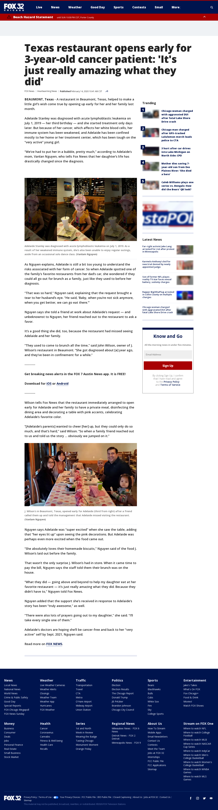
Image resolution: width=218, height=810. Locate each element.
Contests (153, 744)
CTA (78, 693)
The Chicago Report (123, 693)
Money (9, 723)
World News (11, 693)
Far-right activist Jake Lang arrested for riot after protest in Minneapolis (158, 249)
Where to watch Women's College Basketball (197, 763)
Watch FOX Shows (193, 705)
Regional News (123, 723)
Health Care (46, 744)
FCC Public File (156, 761)
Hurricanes (46, 705)
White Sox (153, 701)
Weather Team (48, 697)
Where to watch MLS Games (195, 778)
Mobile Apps (154, 732)
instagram (197, 798)
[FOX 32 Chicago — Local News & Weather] (15, 7)
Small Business (12, 753)
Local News (10, 685)
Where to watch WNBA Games (196, 771)
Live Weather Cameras (52, 685)
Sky (149, 709)
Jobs (6, 740)
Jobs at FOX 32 (156, 753)
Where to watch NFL (194, 728)
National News (12, 689)
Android (62, 383)
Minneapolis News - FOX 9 (126, 742)
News (8, 680)
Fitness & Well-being (51, 740)
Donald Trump (120, 697)
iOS (48, 383)
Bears (151, 685)
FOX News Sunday (14, 713)
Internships (154, 757)
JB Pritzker (117, 701)
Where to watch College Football (196, 734)
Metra (79, 697)
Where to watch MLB (195, 739)
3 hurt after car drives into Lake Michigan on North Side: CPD (176, 152)
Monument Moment (87, 744)
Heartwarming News (47, 91)
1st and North (83, 728)
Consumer (9, 732)
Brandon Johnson (121, 705)
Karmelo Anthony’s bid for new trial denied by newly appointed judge (156, 264)
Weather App (47, 701)
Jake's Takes (190, 685)
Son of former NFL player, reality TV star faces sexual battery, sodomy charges (157, 279)
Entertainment (194, 680)
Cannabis (45, 736)
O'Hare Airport (84, 701)
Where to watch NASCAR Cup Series (197, 745)
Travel (79, 689)
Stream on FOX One (198, 723)
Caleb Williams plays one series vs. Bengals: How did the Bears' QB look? (177, 186)
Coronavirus (46, 732)
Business (9, 728)
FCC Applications (157, 765)
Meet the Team (156, 748)
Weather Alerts (48, 689)
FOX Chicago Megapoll (16, 709)
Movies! (187, 701)
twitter (204, 798)
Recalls (44, 748)
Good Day (9, 701)
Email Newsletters (158, 736)
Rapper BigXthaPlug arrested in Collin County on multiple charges (158, 294)
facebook (190, 798)
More (176, 7)
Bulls (150, 693)
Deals (7, 736)
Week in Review (84, 732)
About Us (155, 723)
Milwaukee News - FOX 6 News (125, 730)
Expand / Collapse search (212, 7)
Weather (46, 680)
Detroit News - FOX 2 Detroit (123, 737)
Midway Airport (84, 705)
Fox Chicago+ (191, 693)
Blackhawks (154, 689)
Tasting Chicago (85, 740)
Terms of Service (170, 384)
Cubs (150, 697)
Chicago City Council (123, 709)
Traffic (81, 680)
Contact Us (154, 740)
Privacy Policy (172, 381)
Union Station (83, 709)
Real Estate (10, 748)
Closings (44, 693)
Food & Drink (190, 697)
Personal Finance (13, 744)
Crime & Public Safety (16, 697)
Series (80, 723)
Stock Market (11, 757)
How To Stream (156, 728)
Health (45, 723)
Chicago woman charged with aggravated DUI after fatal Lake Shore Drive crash (157, 310)
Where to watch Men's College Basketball (195, 756)
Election (116, 685)
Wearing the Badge (86, 736)
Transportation (84, 685)
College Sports (156, 713)
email (211, 798)
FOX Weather (47, 709)
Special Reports (12, 705)
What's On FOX (191, 689)
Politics (117, 680)
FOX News (29, 91)
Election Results (120, 689)
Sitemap (152, 769)
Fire (150, 705)
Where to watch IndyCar (196, 750)
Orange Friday (83, 748)
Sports (153, 680)
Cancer (44, 728)
